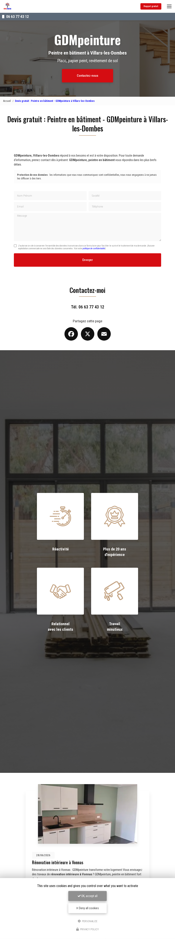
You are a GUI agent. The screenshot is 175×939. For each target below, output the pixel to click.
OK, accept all (89, 896)
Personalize (89, 921)
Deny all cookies (88, 908)
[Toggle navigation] (169, 6)
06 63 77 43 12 (17, 16)
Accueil (7, 100)
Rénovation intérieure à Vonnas (57, 862)
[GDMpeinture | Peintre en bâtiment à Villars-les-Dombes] (7, 6)
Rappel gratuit (151, 6)
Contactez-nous (87, 76)
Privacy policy (89, 929)
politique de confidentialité (94, 248)
